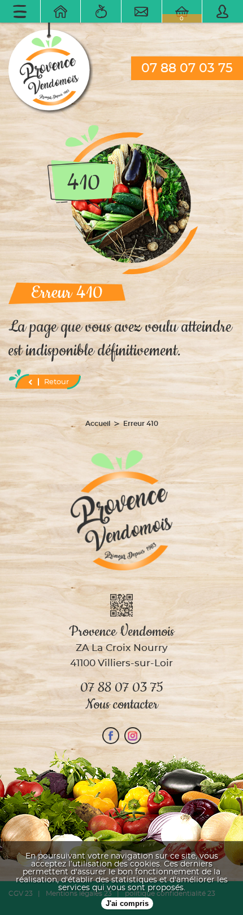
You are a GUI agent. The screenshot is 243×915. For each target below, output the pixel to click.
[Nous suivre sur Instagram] (132, 735)
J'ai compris (127, 903)
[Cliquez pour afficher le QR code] (121, 606)
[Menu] (20, 11)
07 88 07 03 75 (187, 68)
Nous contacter (121, 704)
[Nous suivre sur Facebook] (110, 735)
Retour (56, 382)
